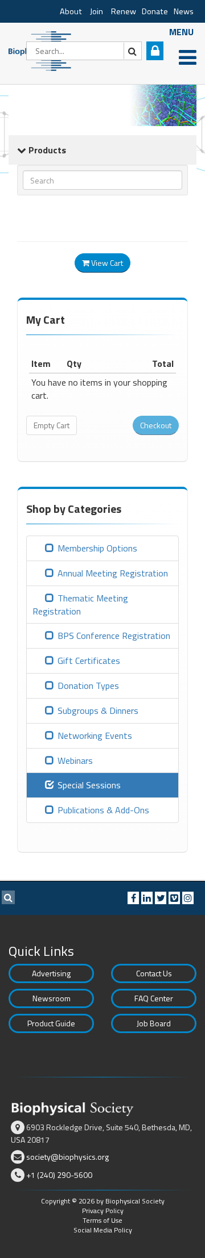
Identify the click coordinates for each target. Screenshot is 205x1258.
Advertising (51, 973)
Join (96, 11)
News (184, 11)
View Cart (106, 263)
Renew (123, 11)
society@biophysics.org (67, 1157)
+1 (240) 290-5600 (59, 1175)
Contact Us (154, 973)
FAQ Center (153, 998)
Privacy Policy (103, 1210)
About (71, 11)
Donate (155, 11)
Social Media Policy (102, 1230)
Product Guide (51, 1023)
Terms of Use (102, 1220)
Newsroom (51, 998)
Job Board (154, 1023)
